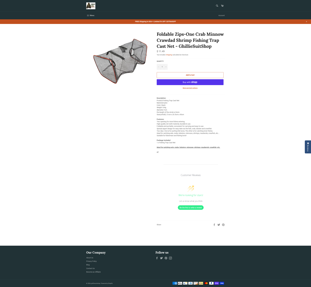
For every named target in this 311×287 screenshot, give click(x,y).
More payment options (190, 88)
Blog (88, 265)
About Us (89, 258)
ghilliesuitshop (95, 283)
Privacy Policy (91, 261)
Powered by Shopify (107, 283)
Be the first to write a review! (191, 207)
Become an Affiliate (93, 272)
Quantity (160, 61)
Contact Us (90, 268)
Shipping (169, 55)
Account (221, 15)
